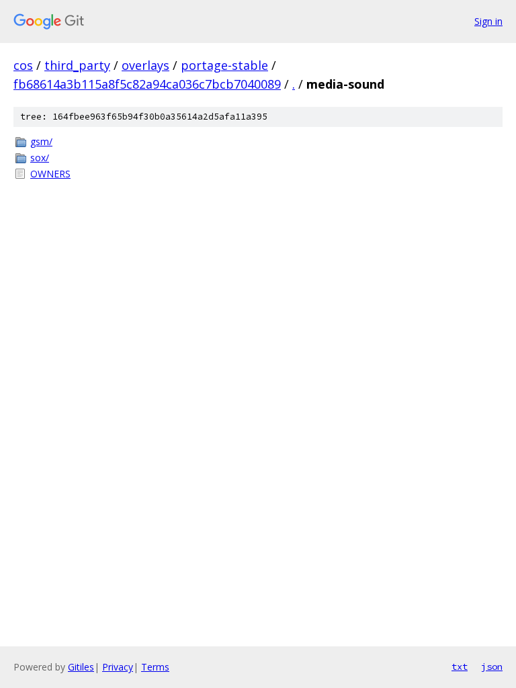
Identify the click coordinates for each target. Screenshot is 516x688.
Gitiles (81, 666)
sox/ (39, 157)
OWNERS (50, 173)
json (492, 666)
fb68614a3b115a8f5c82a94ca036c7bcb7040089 (147, 84)
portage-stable (224, 65)
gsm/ (41, 141)
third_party (77, 65)
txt (460, 666)
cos (23, 65)
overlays (145, 65)
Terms (155, 666)
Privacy (117, 666)
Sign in (488, 21)
